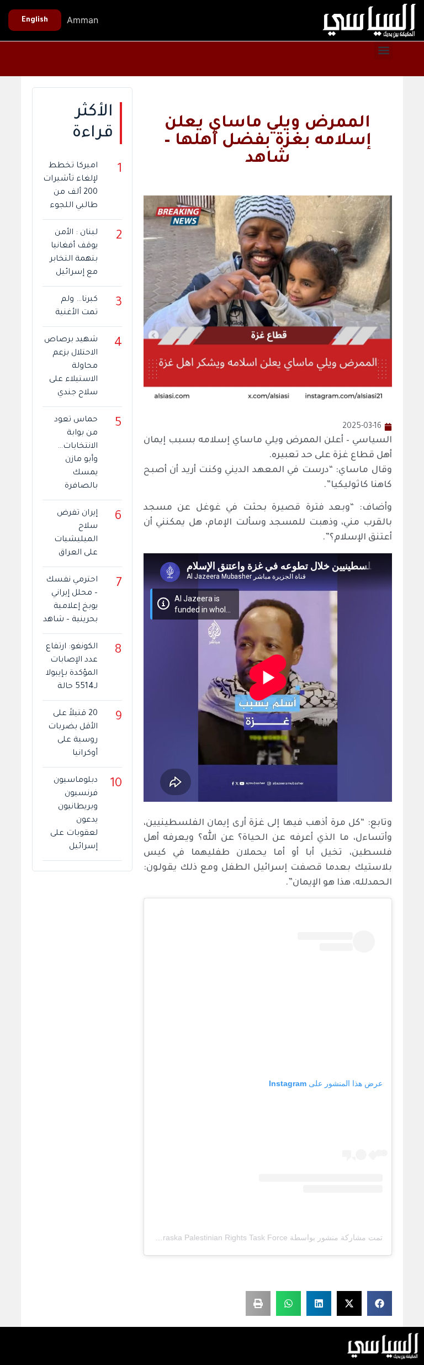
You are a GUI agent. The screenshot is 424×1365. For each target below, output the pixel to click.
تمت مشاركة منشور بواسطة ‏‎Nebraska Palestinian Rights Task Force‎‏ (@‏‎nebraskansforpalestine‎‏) (217, 1237)
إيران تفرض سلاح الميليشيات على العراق (75, 533)
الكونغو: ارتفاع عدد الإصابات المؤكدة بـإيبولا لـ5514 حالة (71, 667)
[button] (383, 50)
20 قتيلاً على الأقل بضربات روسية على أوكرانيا (72, 734)
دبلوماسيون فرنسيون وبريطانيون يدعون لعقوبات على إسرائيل (73, 813)
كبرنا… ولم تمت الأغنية (76, 306)
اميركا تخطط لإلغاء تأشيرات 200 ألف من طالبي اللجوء (70, 186)
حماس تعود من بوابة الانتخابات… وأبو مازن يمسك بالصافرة (75, 453)
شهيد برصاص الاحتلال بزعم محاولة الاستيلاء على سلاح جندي (70, 367)
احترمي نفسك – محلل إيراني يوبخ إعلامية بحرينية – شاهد (70, 600)
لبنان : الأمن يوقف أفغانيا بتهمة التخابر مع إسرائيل (73, 253)
